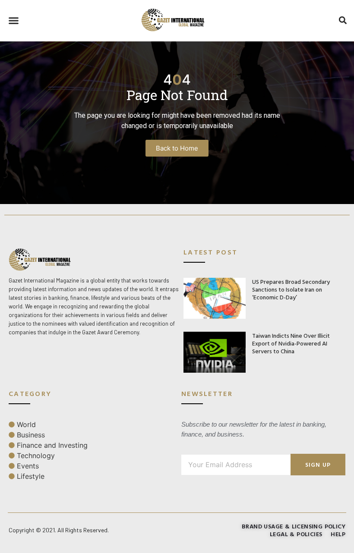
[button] (14, 21)
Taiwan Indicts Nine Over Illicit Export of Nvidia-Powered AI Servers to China (291, 343)
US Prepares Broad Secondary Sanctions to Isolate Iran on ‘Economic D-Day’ (291, 289)
